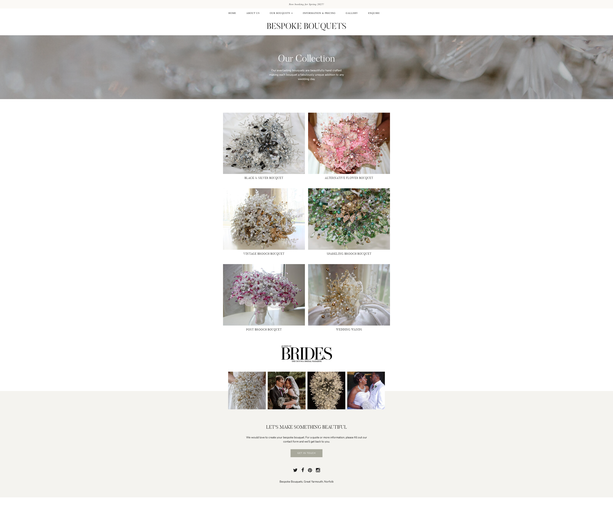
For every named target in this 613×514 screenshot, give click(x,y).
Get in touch (306, 453)
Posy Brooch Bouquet (264, 329)
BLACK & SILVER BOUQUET (264, 178)
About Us (253, 13)
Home (232, 13)
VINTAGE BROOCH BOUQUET (263, 253)
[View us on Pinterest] (310, 470)
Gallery (352, 13)
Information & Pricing (319, 13)
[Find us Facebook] (302, 470)
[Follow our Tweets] (295, 470)
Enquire (374, 13)
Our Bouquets (280, 13)
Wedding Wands (349, 329)
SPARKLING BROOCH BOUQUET (349, 253)
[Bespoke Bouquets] (306, 26)
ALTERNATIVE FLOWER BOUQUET (349, 178)
